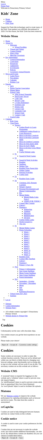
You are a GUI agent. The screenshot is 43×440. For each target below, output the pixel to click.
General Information (17, 59)
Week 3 (26, 236)
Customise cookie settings (28, 345)
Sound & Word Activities (28, 160)
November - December (27, 283)
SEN (12, 86)
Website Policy (11, 308)
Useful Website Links (27, 152)
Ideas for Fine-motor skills (28, 144)
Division (27, 218)
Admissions (14, 66)
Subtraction (28, 209)
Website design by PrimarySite (17, 316)
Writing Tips (23, 166)
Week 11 (27, 253)
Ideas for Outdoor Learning (29, 142)
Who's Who (14, 53)
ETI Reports (14, 68)
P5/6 (16, 267)
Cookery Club (20, 115)
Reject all (5, 345)
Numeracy (23, 207)
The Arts (22, 224)
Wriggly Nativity (25, 187)
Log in (3, 4)
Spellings (22, 164)
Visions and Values (17, 49)
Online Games (24, 170)
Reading (22, 162)
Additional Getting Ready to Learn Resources (29, 132)
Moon (21, 285)
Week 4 (26, 238)
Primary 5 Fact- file (26, 265)
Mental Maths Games (27, 228)
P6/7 (16, 279)
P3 (16, 177)
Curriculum (14, 62)
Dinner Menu (15, 90)
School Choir (19, 113)
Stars (21, 290)
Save (21, 438)
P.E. (20, 193)
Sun (20, 287)
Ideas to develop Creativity (29, 135)
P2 (16, 158)
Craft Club (18, 99)
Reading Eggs (24, 257)
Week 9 (26, 248)
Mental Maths (24, 195)
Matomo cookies (13, 396)
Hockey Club (19, 101)
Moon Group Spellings (27, 273)
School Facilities (21, 47)
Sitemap (8, 304)
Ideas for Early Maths (27, 146)
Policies (13, 70)
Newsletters (14, 78)
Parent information (26, 277)
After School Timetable (23, 94)
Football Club (20, 105)
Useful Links (14, 117)
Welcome (13, 45)
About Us (9, 43)
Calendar (13, 80)
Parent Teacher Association (20, 88)
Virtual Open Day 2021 (18, 294)
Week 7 (26, 244)
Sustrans (13, 296)
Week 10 (27, 250)
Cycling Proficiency (22, 103)
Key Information (12, 57)
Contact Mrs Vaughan (27, 259)
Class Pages (14, 123)
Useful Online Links (26, 220)
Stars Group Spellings (27, 275)
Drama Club (19, 107)
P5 (16, 226)
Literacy (22, 205)
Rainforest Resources (27, 292)
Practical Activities (26, 172)
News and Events (12, 74)
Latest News (14, 76)
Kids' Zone (10, 23)
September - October (26, 281)
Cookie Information (13, 306)
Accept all (13, 345)
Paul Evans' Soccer (22, 96)
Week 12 (27, 255)
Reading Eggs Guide (26, 179)
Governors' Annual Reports (20, 72)
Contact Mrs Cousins (27, 203)
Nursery (18, 125)
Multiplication (29, 216)
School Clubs (15, 92)
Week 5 (26, 240)
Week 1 (26, 232)
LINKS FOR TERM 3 (32, 201)
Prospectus (14, 64)
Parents (8, 84)
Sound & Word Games (27, 156)
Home (8, 19)
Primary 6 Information (27, 269)
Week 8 (26, 246)
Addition (27, 211)
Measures (27, 214)
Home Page (5, 6)
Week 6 (26, 242)
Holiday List (14, 82)
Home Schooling (25, 230)
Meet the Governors (17, 55)
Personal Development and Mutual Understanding (29, 190)
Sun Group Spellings (26, 271)
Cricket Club (19, 109)
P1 (16, 154)
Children (9, 21)
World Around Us (25, 222)
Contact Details (15, 51)
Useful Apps (23, 174)
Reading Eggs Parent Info (28, 168)
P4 (16, 181)
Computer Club (20, 111)
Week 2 (26, 234)
